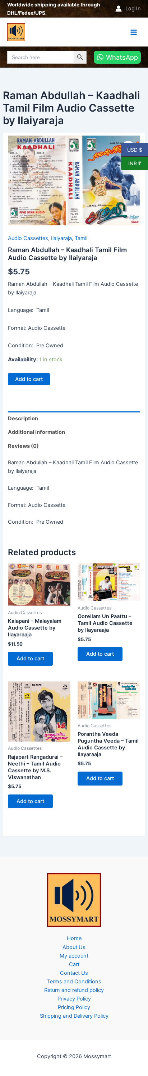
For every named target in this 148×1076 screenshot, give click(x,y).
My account (74, 956)
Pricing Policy (74, 1007)
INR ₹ (131, 163)
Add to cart (29, 379)
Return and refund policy (74, 990)
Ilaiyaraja (61, 238)
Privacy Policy (74, 999)
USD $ (134, 149)
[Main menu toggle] (133, 32)
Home (74, 938)
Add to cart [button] (30, 658)
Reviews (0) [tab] (23, 446)
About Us (74, 947)
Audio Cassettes (28, 238)
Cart (74, 964)
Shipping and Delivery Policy (74, 1016)
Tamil (81, 238)
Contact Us (74, 973)
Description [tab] (23, 418)
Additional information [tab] (36, 432)
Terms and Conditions (74, 981)
